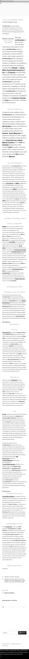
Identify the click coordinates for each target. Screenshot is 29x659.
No (3, 656)
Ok (1, 656)
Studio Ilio (9, 527)
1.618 (10, 147)
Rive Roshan (6, 126)
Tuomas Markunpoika (8, 464)
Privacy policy (7, 656)
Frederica (15, 98)
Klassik (14, 68)
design (17, 576)
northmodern (6, 273)
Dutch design (19, 579)
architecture (9, 576)
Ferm (7, 100)
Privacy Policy (5, 643)
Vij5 (17, 456)
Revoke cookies (4, 658)
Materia (12, 156)
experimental (17, 580)
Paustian (22, 98)
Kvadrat (5, 133)
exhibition (8, 580)
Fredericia (11, 72)
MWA (17, 183)
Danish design (9, 579)
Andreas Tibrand (17, 19)
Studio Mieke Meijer (8, 496)
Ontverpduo (5, 458)
